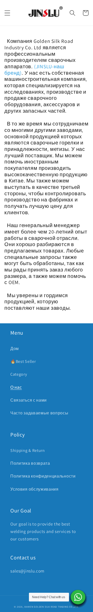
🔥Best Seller (23, 361)
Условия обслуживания (34, 489)
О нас (16, 387)
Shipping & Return (27, 450)
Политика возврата (30, 463)
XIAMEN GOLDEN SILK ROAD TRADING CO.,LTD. (51, 606)
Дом (14, 348)
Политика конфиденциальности (43, 476)
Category (18, 374)
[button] (7, 13)
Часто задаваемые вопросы (39, 413)
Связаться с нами (28, 400)
